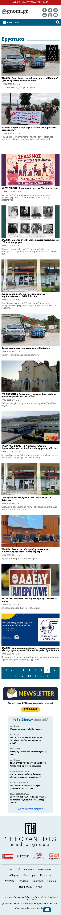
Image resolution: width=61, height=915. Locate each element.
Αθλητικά (14, 875)
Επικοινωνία (30, 899)
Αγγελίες (10, 881)
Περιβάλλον (25, 886)
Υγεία (39, 886)
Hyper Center (40, 908)
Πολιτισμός (29, 875)
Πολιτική (15, 869)
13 (29, 675)
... (12, 669)
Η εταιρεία (8, 897)
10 (53, 669)
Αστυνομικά (44, 869)
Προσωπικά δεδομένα (24, 897)
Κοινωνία (29, 869)
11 (14, 675)
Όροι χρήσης (40, 897)
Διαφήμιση (52, 897)
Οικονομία (37, 881)
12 (21, 675)
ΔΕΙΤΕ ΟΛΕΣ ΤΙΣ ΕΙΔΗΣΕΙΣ (30, 809)
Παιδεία (51, 881)
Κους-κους (46, 875)
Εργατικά (12, 39)
